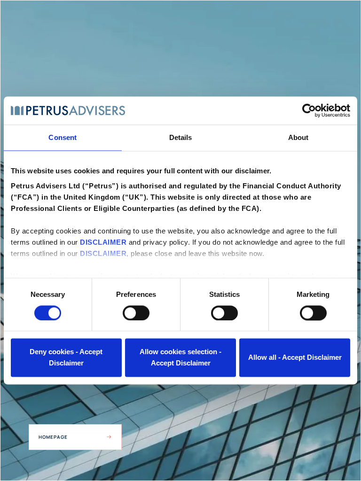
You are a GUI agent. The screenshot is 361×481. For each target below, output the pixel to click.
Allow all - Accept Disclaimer (295, 358)
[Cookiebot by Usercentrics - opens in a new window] (309, 110)
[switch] (136, 312)
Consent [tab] (62, 137)
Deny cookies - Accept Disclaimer (66, 357)
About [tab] (298, 137)
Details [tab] (180, 137)
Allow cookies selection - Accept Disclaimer (180, 357)
